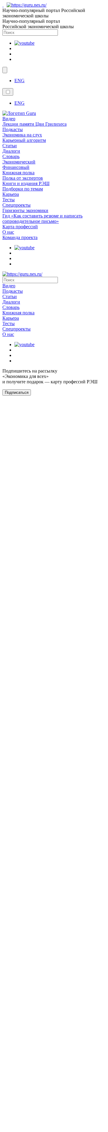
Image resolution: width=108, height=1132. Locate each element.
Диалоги (11, 151)
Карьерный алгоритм (24, 140)
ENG (19, 80)
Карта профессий (20, 226)
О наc (8, 232)
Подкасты (12, 129)
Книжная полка (18, 172)
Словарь (11, 156)
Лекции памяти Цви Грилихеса (34, 124)
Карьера (10, 194)
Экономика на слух (22, 134)
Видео (8, 118)
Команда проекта (20, 237)
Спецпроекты (16, 205)
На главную (54, 1071)
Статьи (9, 145)
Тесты (8, 199)
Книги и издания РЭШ (26, 183)
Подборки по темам (22, 188)
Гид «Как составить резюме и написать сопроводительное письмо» (42, 218)
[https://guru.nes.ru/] (25, 4)
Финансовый (15, 167)
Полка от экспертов (22, 178)
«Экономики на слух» (63, 1045)
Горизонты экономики (25, 210)
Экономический (18, 161)
